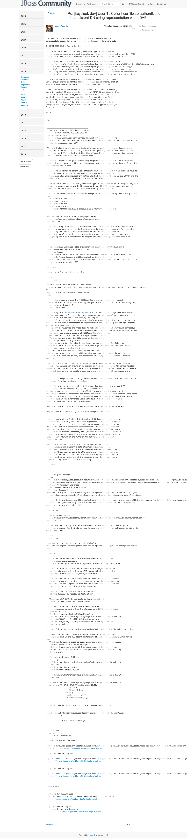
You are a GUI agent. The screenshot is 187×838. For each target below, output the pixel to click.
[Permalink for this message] (134, 28)
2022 (23, 47)
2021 (23, 55)
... (48, 48)
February (24, 102)
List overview (26, 161)
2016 (23, 130)
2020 (23, 63)
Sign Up (162, 4)
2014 (23, 146)
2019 (23, 71)
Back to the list (147, 30)
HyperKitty (93, 835)
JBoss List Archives (86, 3)
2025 (23, 23)
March (23, 99)
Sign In (152, 4)
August (24, 87)
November (25, 79)
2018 (23, 114)
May (23, 94)
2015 (23, 138)
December (25, 77)
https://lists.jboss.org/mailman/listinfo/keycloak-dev (76, 748)
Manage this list (137, 4)
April (23, 97)
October (24, 82)
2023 (23, 39)
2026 (23, 15)
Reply (50, 824)
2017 (23, 122)
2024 (23, 31)
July (22, 89)
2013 (23, 154)
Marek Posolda (61, 26)
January (24, 105)
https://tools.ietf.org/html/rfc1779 (79, 312)
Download (25, 166)
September (25, 84)
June (23, 92)
